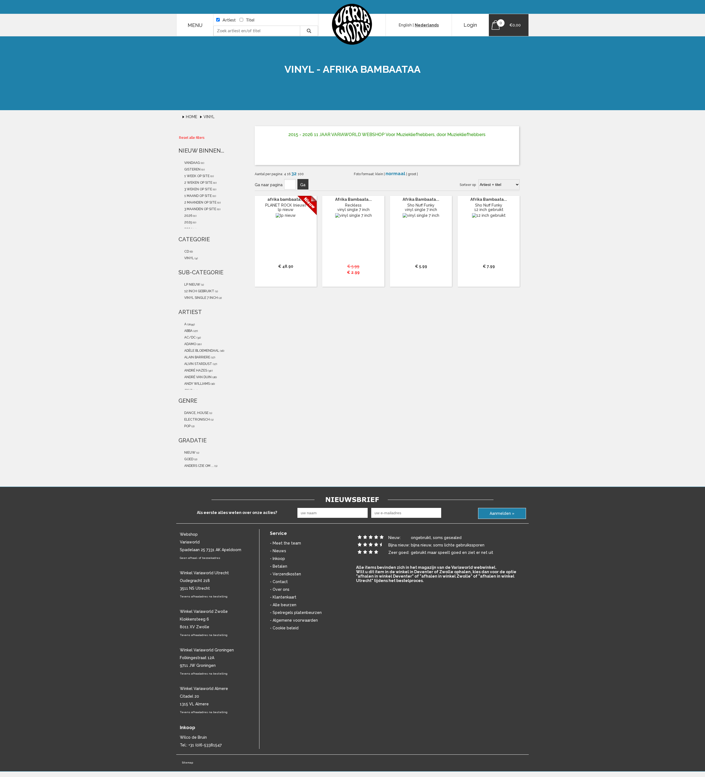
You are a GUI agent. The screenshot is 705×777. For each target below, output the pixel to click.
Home (192, 117)
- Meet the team (285, 543)
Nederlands (427, 25)
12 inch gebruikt (199, 291)
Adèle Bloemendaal (201, 351)
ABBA (188, 331)
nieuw (189, 452)
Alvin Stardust (198, 364)
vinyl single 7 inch (201, 298)
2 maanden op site (200, 202)
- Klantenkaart (283, 597)
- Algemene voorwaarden (294, 620)
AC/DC (190, 337)
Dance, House (196, 413)
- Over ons (279, 589)
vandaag (192, 163)
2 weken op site (198, 183)
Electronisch (197, 419)
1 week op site (196, 176)
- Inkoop (277, 558)
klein (379, 174)
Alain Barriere (197, 357)
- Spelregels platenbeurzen (296, 612)
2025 (188, 222)
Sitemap (187, 762)
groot (412, 174)
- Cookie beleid (284, 628)
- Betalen (278, 566)
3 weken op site (198, 189)
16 (289, 174)
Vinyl (209, 117)
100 (301, 174)
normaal (396, 173)
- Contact (279, 582)
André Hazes (195, 370)
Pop (187, 426)
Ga (302, 185)
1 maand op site (198, 196)
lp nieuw (192, 284)
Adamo (190, 344)
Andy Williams (197, 384)
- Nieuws (278, 551)
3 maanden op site (200, 209)
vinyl (189, 258)
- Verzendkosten (285, 574)
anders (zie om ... (199, 466)
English (405, 25)
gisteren (192, 169)
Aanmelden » (502, 513)
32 (294, 173)
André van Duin (197, 377)
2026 (188, 216)
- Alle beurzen (283, 605)
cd (186, 251)
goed (188, 459)
